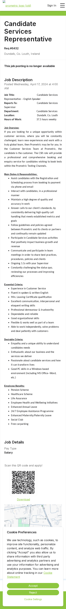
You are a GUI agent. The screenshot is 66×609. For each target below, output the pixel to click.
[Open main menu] (62, 5)
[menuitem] (17, 5)
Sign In (51, 5)
